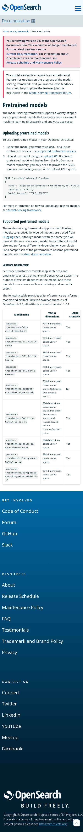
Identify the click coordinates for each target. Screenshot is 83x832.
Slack (7, 544)
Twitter (9, 703)
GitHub (9, 533)
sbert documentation (37, 254)
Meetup (10, 737)
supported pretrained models (56, 151)
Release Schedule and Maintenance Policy (34, 62)
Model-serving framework (15, 31)
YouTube (11, 726)
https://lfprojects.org (53, 824)
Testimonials (15, 630)
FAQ (6, 618)
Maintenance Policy (22, 607)
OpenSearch (22, 8)
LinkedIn (11, 715)
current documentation (21, 54)
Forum (9, 522)
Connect (11, 692)
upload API (51, 156)
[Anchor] (51, 133)
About (8, 585)
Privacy (9, 652)
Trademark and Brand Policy (32, 641)
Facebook (12, 748)
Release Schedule (20, 596)
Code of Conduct (20, 511)
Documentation (16, 20)
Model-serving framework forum (50, 93)
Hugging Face (11, 237)
